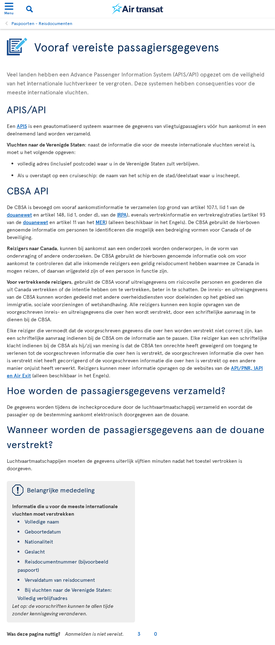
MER (101, 222)
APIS (22, 126)
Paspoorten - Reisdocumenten (41, 23)
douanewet (19, 214)
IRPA (122, 214)
